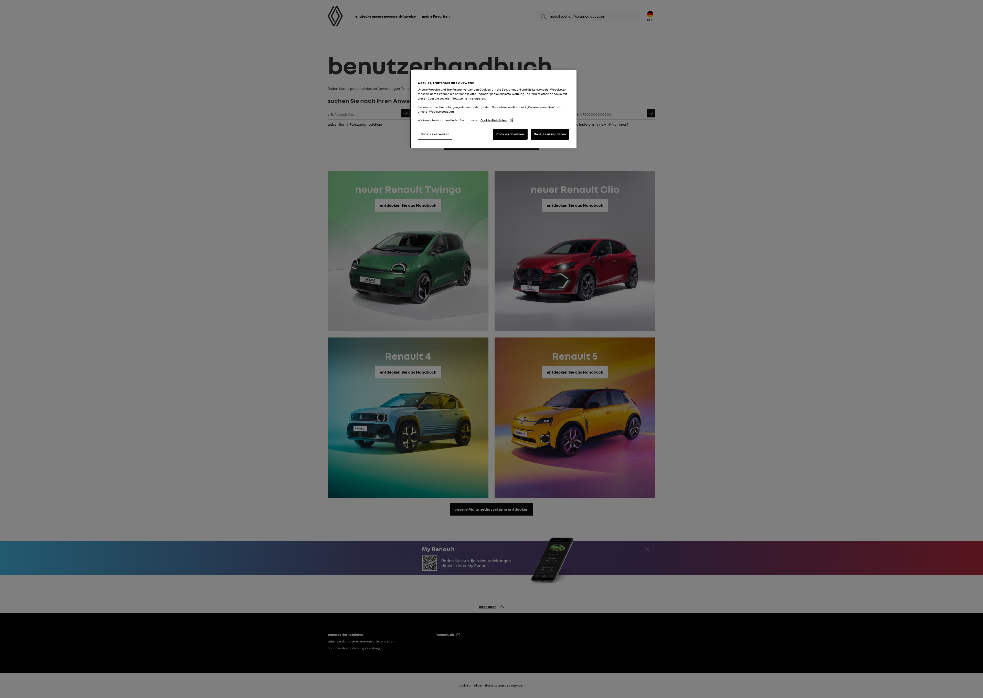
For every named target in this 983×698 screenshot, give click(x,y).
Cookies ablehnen (510, 134)
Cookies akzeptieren (550, 134)
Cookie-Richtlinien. (493, 120)
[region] (493, 109)
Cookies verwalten (435, 134)
